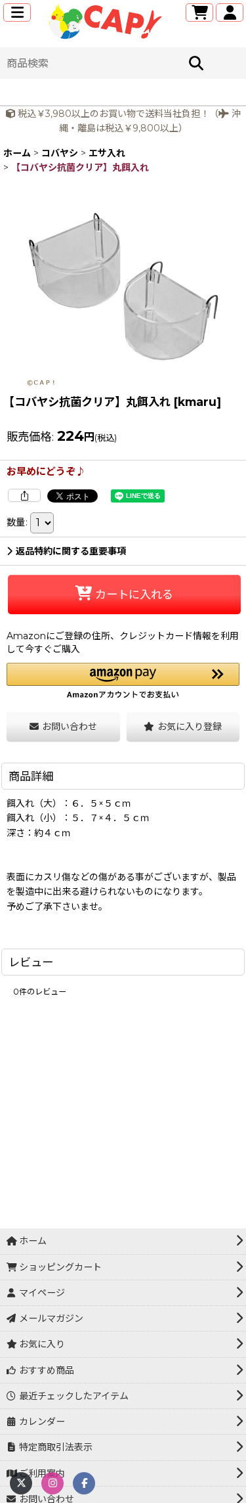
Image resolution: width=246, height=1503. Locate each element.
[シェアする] (24, 495)
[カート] (199, 12)
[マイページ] (229, 12)
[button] (17, 12)
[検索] (196, 63)
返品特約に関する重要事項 (71, 551)
